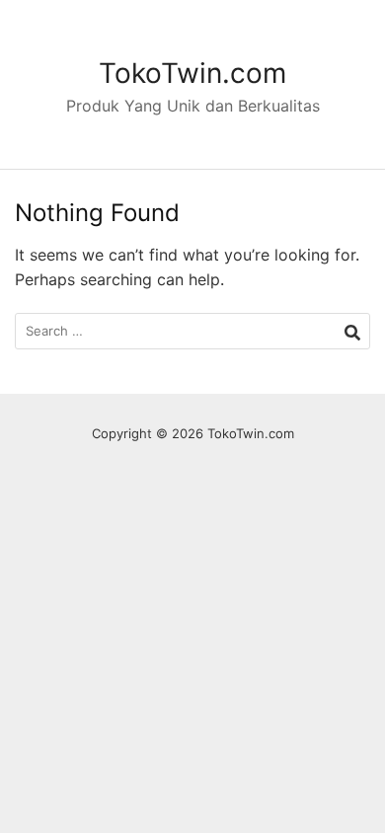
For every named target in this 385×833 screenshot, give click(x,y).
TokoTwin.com (192, 73)
